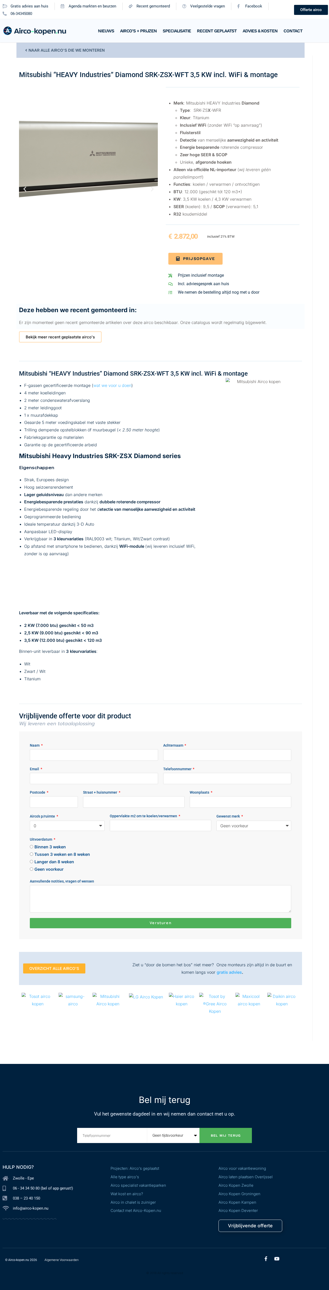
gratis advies (229, 972)
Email (35, 769)
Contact (293, 30)
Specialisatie (177, 30)
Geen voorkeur (48, 869)
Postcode (38, 792)
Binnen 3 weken (50, 846)
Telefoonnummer (177, 769)
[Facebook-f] (266, 1258)
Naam (35, 745)
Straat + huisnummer (100, 792)
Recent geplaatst (217, 30)
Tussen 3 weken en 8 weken (62, 854)
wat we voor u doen (112, 385)
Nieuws (106, 30)
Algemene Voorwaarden (61, 1260)
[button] (25, 188)
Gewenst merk (228, 816)
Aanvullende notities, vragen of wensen (62, 881)
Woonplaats (200, 792)
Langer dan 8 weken (54, 861)
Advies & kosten (260, 30)
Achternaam (173, 745)
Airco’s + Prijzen (138, 30)
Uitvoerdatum (41, 839)
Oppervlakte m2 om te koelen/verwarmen (144, 816)
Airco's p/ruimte (43, 816)
